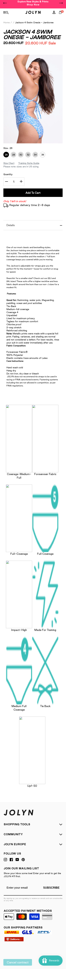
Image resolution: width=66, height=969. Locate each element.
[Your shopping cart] (61, 16)
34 (34, 155)
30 (20, 155)
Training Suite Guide (28, 163)
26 (5, 155)
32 (27, 155)
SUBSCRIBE (51, 887)
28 (13, 155)
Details (10, 225)
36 (42, 155)
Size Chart (8, 163)
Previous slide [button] (5, 3)
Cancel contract (18, 962)
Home (6, 22)
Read (11, 53)
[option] (33, 3)
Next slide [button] (61, 3)
